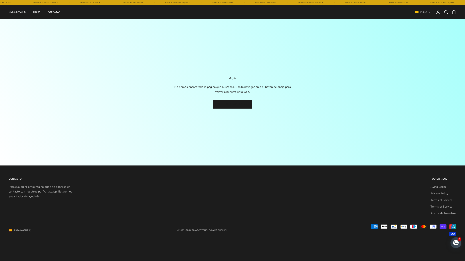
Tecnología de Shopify (213, 230)
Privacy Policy (439, 193)
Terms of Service (441, 200)
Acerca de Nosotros (443, 213)
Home (36, 12)
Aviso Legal (438, 187)
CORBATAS (54, 12)
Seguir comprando (232, 104)
